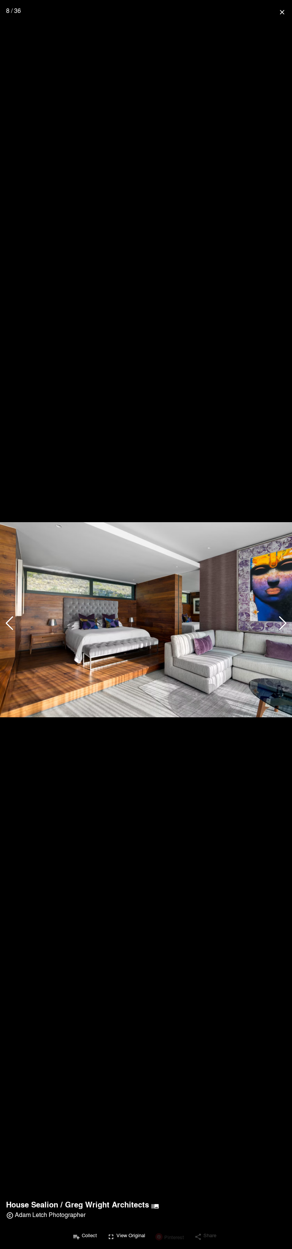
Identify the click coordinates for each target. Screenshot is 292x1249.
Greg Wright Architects (107, 1204)
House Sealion (32, 1204)
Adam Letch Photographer (50, 1214)
